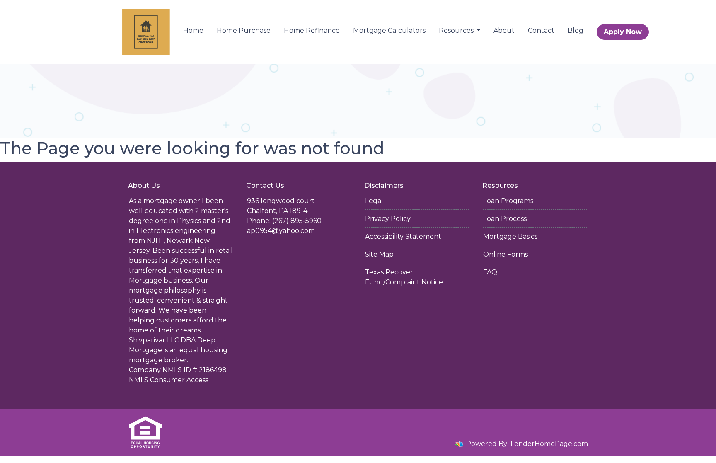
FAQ (490, 272)
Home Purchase (244, 30)
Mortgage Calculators (389, 30)
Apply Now (623, 32)
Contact (541, 30)
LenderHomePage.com (549, 444)
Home (193, 30)
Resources (457, 30)
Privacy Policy (388, 219)
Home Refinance (312, 30)
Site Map (379, 254)
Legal (374, 201)
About (504, 30)
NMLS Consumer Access (168, 380)
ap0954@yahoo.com (281, 231)
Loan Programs (508, 201)
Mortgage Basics (510, 236)
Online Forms (505, 254)
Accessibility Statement (403, 236)
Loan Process (505, 219)
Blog (575, 30)
